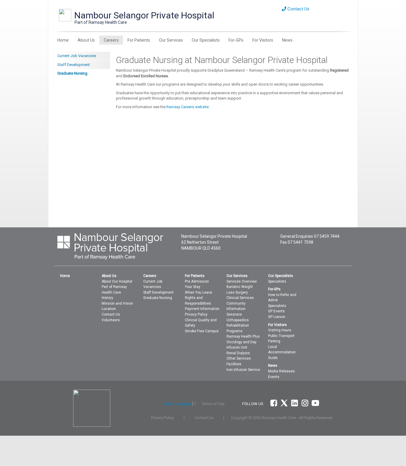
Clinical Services (240, 298)
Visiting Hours (279, 330)
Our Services (171, 40)
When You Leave (198, 292)
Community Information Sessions (236, 309)
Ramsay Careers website (187, 107)
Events (273, 377)
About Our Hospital (117, 281)
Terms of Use (213, 404)
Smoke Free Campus (202, 331)
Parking (274, 341)
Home (63, 40)
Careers (111, 40)
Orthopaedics (237, 320)
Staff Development (73, 64)
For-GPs (236, 40)
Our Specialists (206, 40)
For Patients (139, 40)
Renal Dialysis (238, 353)
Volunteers (111, 320)
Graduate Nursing (72, 73)
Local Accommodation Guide (282, 352)
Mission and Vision (117, 303)
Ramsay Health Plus (243, 336)
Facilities (233, 364)
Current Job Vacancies (76, 55)
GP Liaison (276, 317)
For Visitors (262, 40)
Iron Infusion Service (243, 370)
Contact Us (297, 9)
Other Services (238, 358)
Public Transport (281, 336)
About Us (86, 40)
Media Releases (281, 371)
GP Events (276, 311)
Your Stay (192, 287)
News (287, 40)
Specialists (277, 281)
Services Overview (241, 281)
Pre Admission (197, 281)
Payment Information (202, 309)
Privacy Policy (196, 314)
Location (109, 309)
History (107, 298)
